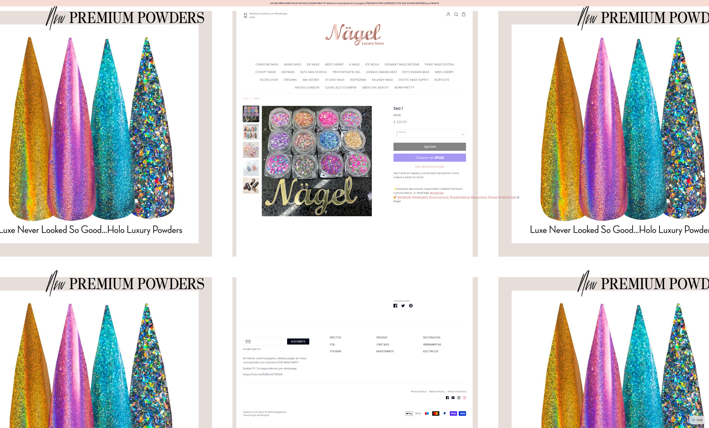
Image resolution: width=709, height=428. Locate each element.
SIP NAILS (313, 64)
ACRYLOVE (441, 80)
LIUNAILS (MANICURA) (381, 72)
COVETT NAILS (265, 72)
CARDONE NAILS (267, 64)
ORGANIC (290, 80)
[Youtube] (452, 397)
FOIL (332, 344)
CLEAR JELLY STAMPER (340, 87)
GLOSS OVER (269, 80)
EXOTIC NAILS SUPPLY (413, 80)
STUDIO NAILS (335, 80)
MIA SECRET (311, 80)
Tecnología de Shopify (256, 415)
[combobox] (429, 134)
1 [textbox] (396, 135)
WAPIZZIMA (358, 80)
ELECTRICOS (430, 351)
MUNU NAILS (292, 64)
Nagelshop (279, 412)
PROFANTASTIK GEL (346, 72)
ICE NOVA (372, 64)
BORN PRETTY (404, 87)
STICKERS (335, 351)
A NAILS (354, 64)
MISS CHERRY (334, 64)
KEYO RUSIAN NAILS (415, 72)
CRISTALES (382, 344)
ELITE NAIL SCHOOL (313, 72)
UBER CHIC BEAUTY (375, 87)
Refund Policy (437, 391)
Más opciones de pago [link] (429, 166)
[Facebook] (446, 397)
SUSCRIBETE (298, 341)
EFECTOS (335, 337)
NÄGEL (397, 115)
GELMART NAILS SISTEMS (402, 64)
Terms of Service (456, 391)
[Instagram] (457, 397)
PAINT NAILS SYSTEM (439, 64)
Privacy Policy (419, 391)
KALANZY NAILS (382, 80)
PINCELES (381, 337)
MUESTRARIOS (385, 351)
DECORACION (431, 337)
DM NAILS (288, 72)
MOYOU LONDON (307, 87)
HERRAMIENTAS (432, 344)
